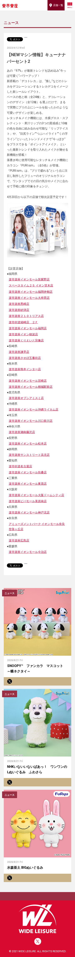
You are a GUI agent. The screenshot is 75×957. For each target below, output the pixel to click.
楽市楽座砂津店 (19, 310)
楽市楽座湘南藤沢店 (22, 432)
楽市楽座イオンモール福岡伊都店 (30, 291)
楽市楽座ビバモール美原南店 (28, 501)
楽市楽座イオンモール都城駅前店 (30, 386)
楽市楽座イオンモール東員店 (28, 483)
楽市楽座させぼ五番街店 (25, 358)
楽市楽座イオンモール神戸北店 (29, 512)
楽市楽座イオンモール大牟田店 (29, 297)
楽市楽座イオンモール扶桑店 (28, 472)
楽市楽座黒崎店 (19, 303)
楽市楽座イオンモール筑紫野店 (29, 279)
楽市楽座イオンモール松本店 (28, 443)
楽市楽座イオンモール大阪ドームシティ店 (36, 495)
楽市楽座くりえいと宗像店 (26, 340)
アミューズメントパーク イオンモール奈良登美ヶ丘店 (37, 526)
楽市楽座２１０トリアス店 (26, 316)
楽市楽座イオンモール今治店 (28, 552)
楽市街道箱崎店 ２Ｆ (23, 322)
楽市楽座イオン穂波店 (23, 334)
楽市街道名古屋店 (20, 466)
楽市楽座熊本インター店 (25, 369)
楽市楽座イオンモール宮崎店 (28, 380)
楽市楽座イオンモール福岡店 (28, 328)
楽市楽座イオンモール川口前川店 (30, 420)
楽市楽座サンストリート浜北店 (29, 454)
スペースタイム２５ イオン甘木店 (31, 285)
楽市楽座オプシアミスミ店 (26, 398)
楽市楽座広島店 (19, 540)
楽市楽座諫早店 (19, 352)
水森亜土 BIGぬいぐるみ (25, 868)
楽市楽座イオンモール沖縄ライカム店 (33, 409)
